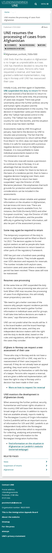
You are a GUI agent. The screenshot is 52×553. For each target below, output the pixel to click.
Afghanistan (9, 469)
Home (6, 12)
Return (42, 45)
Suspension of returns (13, 465)
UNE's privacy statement (13, 536)
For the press (8, 526)
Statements (11, 45)
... (13, 12)
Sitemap (6, 521)
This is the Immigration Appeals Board (20, 512)
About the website (11, 517)
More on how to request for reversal (27, 387)
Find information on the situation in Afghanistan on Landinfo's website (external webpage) (26, 446)
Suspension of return (15, 49)
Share (45, 27)
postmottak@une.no (12, 502)
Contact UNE (8, 484)
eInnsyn (5, 531)
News (6, 462)
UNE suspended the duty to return (21, 90)
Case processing (27, 45)
